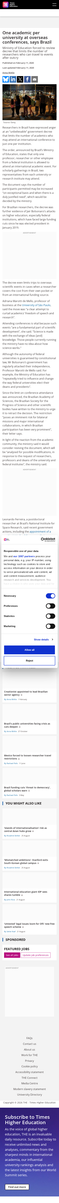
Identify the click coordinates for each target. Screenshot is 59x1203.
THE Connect (30, 1078)
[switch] (50, 606)
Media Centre (29, 1083)
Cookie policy (29, 1066)
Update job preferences (36, 955)
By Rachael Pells (11, 763)
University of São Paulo (36, 305)
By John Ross (9, 899)
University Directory (29, 1094)
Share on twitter (20, 79)
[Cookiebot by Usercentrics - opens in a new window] (41, 540)
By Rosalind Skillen (12, 835)
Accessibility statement (29, 1072)
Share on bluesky (5, 79)
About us (29, 1049)
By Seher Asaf (10, 931)
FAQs (29, 1038)
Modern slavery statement (29, 1089)
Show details (41, 639)
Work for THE (29, 1055)
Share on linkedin (13, 79)
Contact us (29, 1044)
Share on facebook (27, 79)
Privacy (29, 1061)
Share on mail (34, 79)
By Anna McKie (10, 699)
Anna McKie (8, 72)
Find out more (17, 1187)
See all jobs (12, 955)
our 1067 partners (24, 556)
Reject (29, 660)
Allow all (29, 649)
